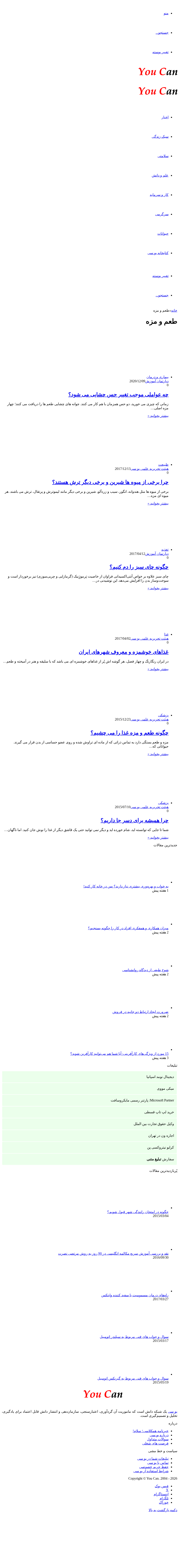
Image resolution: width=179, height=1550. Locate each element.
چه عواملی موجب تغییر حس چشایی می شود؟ (118, 394)
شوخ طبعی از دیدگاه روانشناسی (145, 970)
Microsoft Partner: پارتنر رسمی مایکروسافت (142, 1100)
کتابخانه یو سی (158, 253)
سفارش (160, 1159)
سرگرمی (162, 214)
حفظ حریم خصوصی (154, 1467)
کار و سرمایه (159, 195)
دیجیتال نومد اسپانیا (160, 1077)
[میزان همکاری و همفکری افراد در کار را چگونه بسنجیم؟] (144, 924)
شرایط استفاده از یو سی (151, 1471)
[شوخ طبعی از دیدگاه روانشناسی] (144, 966)
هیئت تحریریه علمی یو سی (150, 469)
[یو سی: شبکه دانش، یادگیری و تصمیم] (144, 75)
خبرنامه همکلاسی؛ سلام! (151, 1431)
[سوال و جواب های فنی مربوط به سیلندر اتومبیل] (144, 1332)
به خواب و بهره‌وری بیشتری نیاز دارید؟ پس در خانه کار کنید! (126, 886)
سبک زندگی (160, 136)
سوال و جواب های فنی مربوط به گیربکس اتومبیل (133, 1378)
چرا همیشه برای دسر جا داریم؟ (135, 820)
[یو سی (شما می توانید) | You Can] (89, 1393)
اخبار (165, 117)
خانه (174, 310)
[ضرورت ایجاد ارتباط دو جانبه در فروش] (144, 1008)
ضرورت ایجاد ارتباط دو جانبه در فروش (140, 1012)
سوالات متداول (158, 1439)
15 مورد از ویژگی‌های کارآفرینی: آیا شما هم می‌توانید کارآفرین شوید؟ (119, 1053)
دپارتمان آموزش (157, 381)
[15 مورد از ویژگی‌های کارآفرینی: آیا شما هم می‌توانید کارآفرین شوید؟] (144, 1049)
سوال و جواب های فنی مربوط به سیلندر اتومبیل (134, 1337)
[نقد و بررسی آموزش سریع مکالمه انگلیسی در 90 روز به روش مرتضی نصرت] (144, 1249)
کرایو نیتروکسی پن (160, 1147)
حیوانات (163, 233)
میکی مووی (165, 1088)
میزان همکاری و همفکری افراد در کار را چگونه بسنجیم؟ (128, 928)
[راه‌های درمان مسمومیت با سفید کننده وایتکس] (144, 1291)
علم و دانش (160, 175)
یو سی (172, 1411)
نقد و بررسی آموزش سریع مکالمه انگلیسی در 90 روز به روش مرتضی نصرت (113, 1253)
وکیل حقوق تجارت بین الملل (154, 1124)
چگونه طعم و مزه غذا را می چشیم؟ (130, 733)
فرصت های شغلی (155, 1443)
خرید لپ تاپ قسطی (159, 1112)
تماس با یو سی (158, 1463)
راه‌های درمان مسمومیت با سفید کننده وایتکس (135, 1295)
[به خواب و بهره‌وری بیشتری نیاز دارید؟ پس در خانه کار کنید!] (144, 882)
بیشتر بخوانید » (158, 416)
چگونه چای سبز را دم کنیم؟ (139, 567)
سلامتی (163, 156)
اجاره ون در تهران (161, 1135)
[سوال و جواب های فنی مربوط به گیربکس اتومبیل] (144, 1374)
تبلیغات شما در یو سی (153, 1458)
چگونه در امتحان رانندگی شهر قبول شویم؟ (138, 1212)
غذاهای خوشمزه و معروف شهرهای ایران (124, 652)
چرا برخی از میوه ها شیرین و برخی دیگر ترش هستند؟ (110, 482)
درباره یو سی (159, 1435)
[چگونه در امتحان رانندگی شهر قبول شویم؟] (144, 1208)
